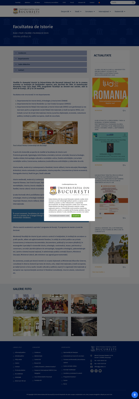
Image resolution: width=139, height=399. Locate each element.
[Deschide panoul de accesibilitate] (134, 394)
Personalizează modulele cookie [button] (59, 215)
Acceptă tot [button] (76, 215)
